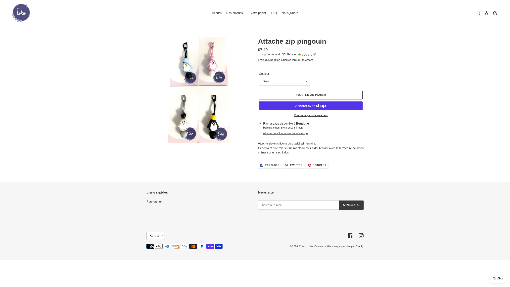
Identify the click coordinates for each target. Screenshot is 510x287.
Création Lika (306, 246)
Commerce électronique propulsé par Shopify (339, 246)
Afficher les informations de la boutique (285, 133)
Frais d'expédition (269, 59)
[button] (287, 54)
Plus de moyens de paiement (311, 115)
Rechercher (154, 201)
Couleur (264, 73)
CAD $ (154, 235)
